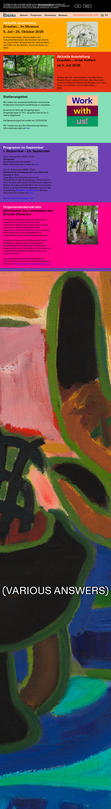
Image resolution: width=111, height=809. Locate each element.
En (106, 15)
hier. (28, 128)
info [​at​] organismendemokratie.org (31, 264)
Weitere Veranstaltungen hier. (18, 198)
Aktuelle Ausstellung (19, 23)
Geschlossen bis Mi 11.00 (86, 15)
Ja (78, 6)
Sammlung (50, 15)
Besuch (24, 15)
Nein (87, 6)
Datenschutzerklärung (46, 4)
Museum (63, 15)
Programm (36, 15)
